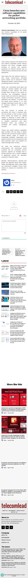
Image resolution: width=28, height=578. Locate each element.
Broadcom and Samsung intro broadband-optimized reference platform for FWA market (13, 464)
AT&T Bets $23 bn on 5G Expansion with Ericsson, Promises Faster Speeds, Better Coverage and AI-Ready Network (18, 300)
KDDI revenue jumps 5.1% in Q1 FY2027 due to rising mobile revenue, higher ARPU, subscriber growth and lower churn (18, 268)
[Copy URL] (7, 191)
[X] (13, 184)
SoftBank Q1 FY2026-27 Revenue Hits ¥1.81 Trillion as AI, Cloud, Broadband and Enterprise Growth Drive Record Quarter (17, 325)
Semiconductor (5, 567)
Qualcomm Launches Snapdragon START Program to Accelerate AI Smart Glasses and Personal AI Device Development (13, 409)
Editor (13, 180)
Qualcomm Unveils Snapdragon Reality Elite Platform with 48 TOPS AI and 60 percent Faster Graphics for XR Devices (13, 437)
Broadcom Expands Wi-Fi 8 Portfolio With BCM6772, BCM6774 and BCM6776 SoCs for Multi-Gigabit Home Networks (13, 491)
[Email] (21, 191)
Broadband (4, 560)
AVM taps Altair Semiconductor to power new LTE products (6, 252)
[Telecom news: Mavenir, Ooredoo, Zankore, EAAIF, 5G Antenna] (5, 292)
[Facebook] (11, 184)
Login (24, 215)
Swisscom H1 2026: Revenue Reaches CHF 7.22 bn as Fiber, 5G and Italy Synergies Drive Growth (17, 340)
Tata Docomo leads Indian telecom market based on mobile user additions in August (20, 253)
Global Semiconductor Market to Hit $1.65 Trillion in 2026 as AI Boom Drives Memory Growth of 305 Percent (18, 285)
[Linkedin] (11, 191)
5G (2, 553)
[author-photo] (2, 413)
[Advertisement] (14, 360)
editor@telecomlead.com (8, 173)
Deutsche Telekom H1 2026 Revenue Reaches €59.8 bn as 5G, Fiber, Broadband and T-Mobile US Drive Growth (17, 333)
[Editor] (6, 182)
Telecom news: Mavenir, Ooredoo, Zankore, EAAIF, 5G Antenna (17, 292)
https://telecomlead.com (16, 182)
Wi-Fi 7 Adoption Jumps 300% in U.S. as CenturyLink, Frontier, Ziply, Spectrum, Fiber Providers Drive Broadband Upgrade (18, 277)
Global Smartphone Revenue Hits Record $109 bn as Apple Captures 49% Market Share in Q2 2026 (18, 308)
